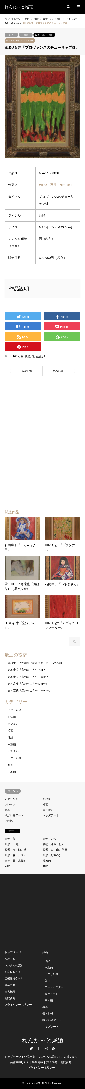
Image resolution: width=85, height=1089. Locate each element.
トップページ (13, 952)
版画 (10, 765)
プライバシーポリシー (18, 1004)
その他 (9, 820)
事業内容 (10, 985)
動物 (45, 866)
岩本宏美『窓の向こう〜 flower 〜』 (30, 676)
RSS (53, 1048)
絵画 (11, 35)
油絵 (26, 35)
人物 (7, 866)
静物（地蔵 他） (53, 844)
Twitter (31, 1048)
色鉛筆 (12, 716)
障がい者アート (14, 815)
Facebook (38, 1048)
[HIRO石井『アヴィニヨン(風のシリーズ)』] (62, 371)
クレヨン (13, 723)
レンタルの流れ (14, 965)
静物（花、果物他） (17, 860)
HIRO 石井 (16, 356)
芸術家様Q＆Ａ (14, 978)
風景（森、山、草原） (56, 849)
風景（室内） (13, 844)
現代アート (51, 994)
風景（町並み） (52, 855)
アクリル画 (14, 709)
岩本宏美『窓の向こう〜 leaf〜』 (28, 683)
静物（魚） (11, 838)
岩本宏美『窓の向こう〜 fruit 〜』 (28, 669)
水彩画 (12, 744)
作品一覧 (10, 958)
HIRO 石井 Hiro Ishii (55, 185)
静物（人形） (51, 838)
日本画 (12, 772)
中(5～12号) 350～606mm (19, 40)
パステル (13, 751)
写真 (7, 810)
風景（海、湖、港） (17, 849)
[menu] (78, 7)
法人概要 (10, 991)
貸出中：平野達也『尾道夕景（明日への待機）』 (38, 663)
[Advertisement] (43, 409)
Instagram (46, 1048)
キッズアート (51, 815)
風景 (27, 356)
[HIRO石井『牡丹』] (24, 371)
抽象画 (47, 860)
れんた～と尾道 (43, 1040)
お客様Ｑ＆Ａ (13, 971)
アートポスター (54, 987)
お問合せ (10, 998)
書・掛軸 (48, 810)
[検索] (68, 7)
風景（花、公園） (44, 35)
